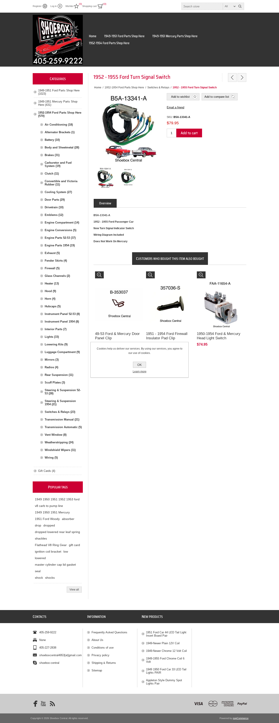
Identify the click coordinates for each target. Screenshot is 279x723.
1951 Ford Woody (47, 519)
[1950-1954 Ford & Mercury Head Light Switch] (221, 295)
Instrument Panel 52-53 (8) (62, 314)
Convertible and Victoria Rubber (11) (61, 183)
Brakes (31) (52, 155)
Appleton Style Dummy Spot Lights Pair (164, 682)
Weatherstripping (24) (59, 442)
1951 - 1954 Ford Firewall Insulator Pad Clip (166, 336)
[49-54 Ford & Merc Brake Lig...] (242, 77)
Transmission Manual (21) (62, 419)
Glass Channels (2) (57, 275)
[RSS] (52, 703)
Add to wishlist (180, 96)
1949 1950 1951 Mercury (52, 512)
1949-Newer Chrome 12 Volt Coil (166, 650)
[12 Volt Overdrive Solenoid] (232, 77)
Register (37, 6)
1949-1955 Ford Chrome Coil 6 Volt (165, 660)
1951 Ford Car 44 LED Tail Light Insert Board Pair (166, 634)
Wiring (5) (51, 457)
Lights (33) (52, 336)
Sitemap (97, 670)
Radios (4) (51, 367)
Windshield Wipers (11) (60, 450)
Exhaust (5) (52, 253)
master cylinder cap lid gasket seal (55, 568)
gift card (74, 545)
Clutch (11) (52, 173)
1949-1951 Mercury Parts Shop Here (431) (57, 103)
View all (74, 589)
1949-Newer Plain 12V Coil (163, 643)
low (65, 551)
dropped (49, 525)
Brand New (206, 275)
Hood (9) (50, 291)
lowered (40, 558)
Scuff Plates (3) (55, 382)
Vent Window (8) (55, 434)
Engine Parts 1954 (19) (60, 245)
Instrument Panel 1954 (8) (62, 321)
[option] (105, 177)
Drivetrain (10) (54, 207)
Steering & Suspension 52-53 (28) (63, 391)
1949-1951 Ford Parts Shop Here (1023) (59, 92)
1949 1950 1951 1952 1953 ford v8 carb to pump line (57, 503)
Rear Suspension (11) (59, 375)
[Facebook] (34, 703)
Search (240, 6)
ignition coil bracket (48, 551)
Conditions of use (103, 647)
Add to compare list (216, 96)
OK (139, 365)
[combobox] (209, 6)
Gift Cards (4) (46, 470)
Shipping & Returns (104, 662)
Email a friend (175, 107)
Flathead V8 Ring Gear (51, 545)
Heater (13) (52, 283)
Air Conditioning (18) (59, 124)
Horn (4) (50, 298)
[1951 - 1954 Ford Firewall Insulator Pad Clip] (170, 295)
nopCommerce (240, 718)
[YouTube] (43, 703)
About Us (97, 640)
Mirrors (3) (52, 359)
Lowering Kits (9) (56, 344)
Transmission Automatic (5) (63, 427)
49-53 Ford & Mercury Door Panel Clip (117, 336)
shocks (50, 577)
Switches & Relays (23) (60, 412)
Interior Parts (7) (55, 329)
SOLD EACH (105, 275)
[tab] (105, 203)
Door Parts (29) (55, 199)
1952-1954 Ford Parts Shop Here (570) (59, 114)
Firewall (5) (52, 268)
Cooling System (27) (58, 192)
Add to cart (189, 133)
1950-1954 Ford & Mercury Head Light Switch (218, 336)
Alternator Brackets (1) (60, 132)
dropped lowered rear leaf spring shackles (57, 535)
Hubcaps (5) (53, 306)
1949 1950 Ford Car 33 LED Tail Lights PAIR (166, 671)
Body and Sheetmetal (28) (62, 147)
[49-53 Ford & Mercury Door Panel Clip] (119, 295)
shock (39, 577)
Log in (53, 6)
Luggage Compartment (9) (62, 352)
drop (38, 525)
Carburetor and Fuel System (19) (58, 164)
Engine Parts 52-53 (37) (60, 237)
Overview (105, 203)
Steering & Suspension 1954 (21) (60, 402)
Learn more (139, 371)
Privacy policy (100, 655)
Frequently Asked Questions (109, 632)
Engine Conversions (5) (60, 230)
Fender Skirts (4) (56, 260)
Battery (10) (52, 139)
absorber (68, 519)
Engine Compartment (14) (62, 222)
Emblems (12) (54, 215)
